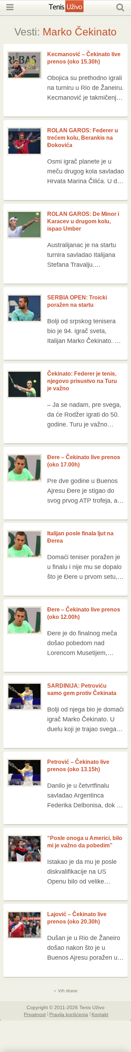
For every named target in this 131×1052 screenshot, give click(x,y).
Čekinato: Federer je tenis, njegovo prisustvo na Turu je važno (82, 381)
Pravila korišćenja (68, 1014)
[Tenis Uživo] (73, 10)
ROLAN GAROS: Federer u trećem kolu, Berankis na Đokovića (82, 137)
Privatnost (35, 1014)
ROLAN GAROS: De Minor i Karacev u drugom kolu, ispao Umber (83, 221)
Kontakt (100, 1014)
